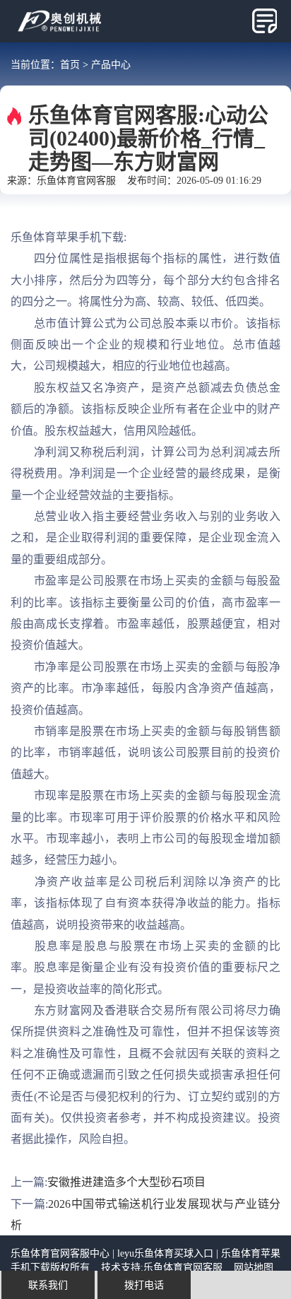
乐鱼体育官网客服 (76, 180)
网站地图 (253, 1267)
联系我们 (48, 1285)
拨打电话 (144, 1285)
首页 (70, 64)
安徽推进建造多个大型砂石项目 (126, 1181)
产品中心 (111, 64)
